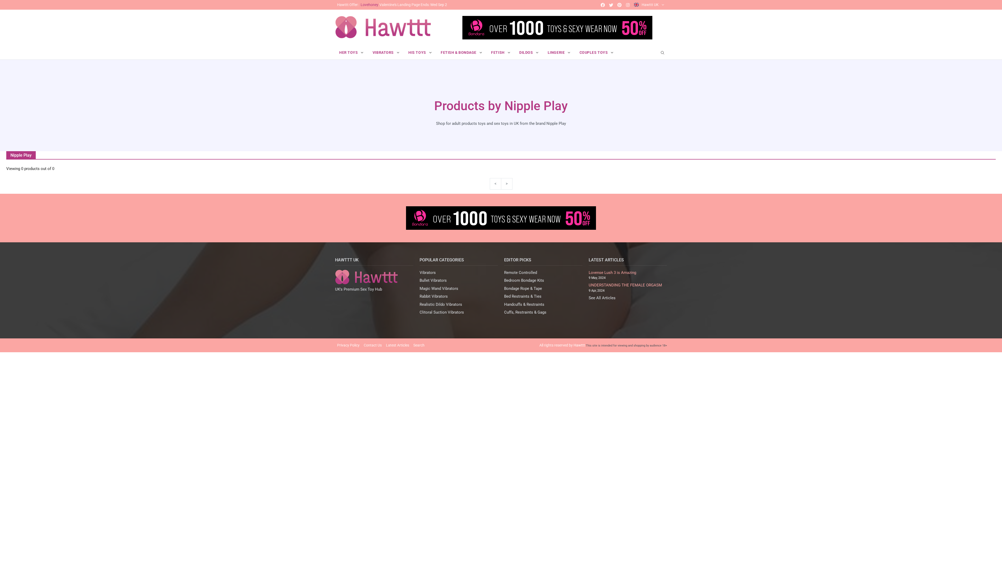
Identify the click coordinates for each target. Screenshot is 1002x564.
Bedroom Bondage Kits (524, 280)
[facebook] (603, 5)
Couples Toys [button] (594, 52)
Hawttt (579, 345)
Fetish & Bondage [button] (459, 52)
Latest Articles (397, 345)
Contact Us (373, 345)
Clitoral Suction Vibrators (442, 312)
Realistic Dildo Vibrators (441, 304)
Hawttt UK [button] (650, 5)
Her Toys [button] (349, 52)
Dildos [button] (526, 52)
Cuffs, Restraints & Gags (525, 312)
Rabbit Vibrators (434, 296)
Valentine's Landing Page (392, 5)
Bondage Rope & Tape (523, 288)
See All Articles (602, 298)
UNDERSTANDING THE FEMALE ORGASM (625, 285)
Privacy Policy (348, 345)
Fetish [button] (498, 52)
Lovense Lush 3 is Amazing (612, 272)
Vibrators (428, 272)
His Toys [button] (417, 52)
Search (419, 345)
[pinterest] (619, 5)
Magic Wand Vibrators (439, 288)
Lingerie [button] (557, 52)
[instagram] (628, 5)
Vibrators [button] (384, 52)
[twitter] (611, 5)
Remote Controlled (520, 272)
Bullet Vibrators (433, 280)
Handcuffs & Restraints (524, 304)
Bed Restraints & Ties (522, 296)
